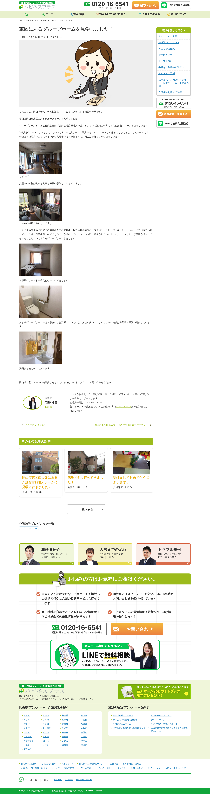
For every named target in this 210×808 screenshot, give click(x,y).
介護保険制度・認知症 (170, 92)
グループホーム (29, 528)
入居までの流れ (151, 14)
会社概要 (58, 779)
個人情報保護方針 (84, 779)
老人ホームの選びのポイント (92, 764)
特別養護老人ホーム (122, 724)
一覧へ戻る (86, 509)
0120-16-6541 (123, 406)
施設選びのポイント (168, 42)
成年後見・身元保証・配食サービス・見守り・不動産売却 (47, 768)
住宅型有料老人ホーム (161, 715)
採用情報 (69, 779)
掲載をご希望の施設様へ (171, 67)
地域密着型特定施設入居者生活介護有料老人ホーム (169, 729)
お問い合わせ (139, 629)
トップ (22, 20)
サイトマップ (154, 768)
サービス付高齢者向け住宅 (125, 720)
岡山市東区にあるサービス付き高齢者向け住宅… (120, 425)
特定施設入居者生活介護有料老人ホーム (131, 728)
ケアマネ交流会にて (35, 425)
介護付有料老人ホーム (123, 715)
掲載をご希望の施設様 (175, 768)
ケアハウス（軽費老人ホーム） (165, 724)
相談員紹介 (121, 768)
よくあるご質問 (166, 73)
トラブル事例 (165, 61)
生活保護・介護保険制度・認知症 (125, 764)
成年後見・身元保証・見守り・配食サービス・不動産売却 (173, 83)
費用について (179, 14)
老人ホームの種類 (167, 36)
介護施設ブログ (33, 20)
